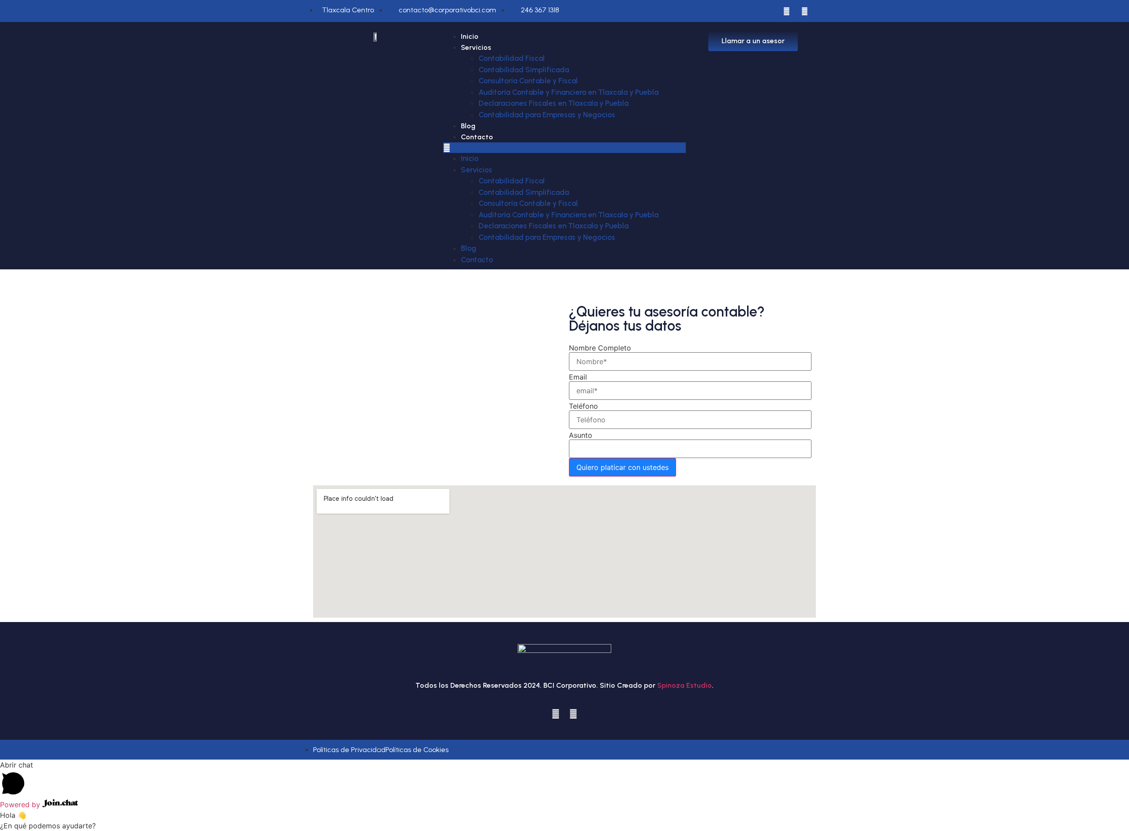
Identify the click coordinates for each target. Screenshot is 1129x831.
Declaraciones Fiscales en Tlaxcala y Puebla (553, 103)
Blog (468, 126)
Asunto (580, 435)
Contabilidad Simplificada (524, 69)
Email (578, 376)
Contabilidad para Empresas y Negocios (547, 114)
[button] (564, 147)
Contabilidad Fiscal (512, 58)
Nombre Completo (600, 347)
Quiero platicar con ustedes (622, 467)
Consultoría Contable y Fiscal (528, 80)
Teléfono (583, 406)
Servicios (476, 47)
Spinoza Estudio (684, 685)
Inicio (470, 36)
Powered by (21, 804)
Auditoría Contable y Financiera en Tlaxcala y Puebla (568, 92)
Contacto (477, 137)
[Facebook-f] (786, 11)
